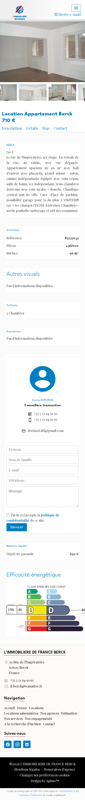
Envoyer (16, 527)
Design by (44, 781)
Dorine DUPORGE (42, 400)
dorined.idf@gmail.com (46, 430)
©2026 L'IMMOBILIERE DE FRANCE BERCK (42, 764)
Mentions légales (27, 769)
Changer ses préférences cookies (45, 775)
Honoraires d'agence (59, 769)
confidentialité (65, 791)
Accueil (19, 12)
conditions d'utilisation (30, 795)
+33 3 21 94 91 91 (45, 413)
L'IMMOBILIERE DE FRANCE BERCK (35, 652)
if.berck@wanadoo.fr (26, 686)
